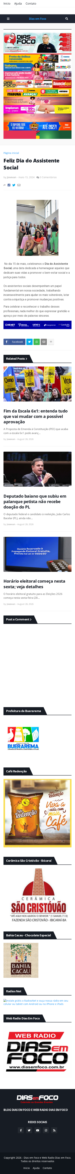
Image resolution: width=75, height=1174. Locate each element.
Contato (31, 3)
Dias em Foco (37, 19)
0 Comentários (48, 177)
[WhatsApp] (36, 342)
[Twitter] (13, 185)
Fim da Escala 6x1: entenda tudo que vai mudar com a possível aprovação (35, 416)
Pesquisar (67, 18)
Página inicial (11, 153)
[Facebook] (9, 185)
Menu (8, 18)
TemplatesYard (41, 1164)
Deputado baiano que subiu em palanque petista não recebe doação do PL (34, 501)
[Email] (18, 185)
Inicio (6, 3)
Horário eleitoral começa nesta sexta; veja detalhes (34, 583)
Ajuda (18, 3)
